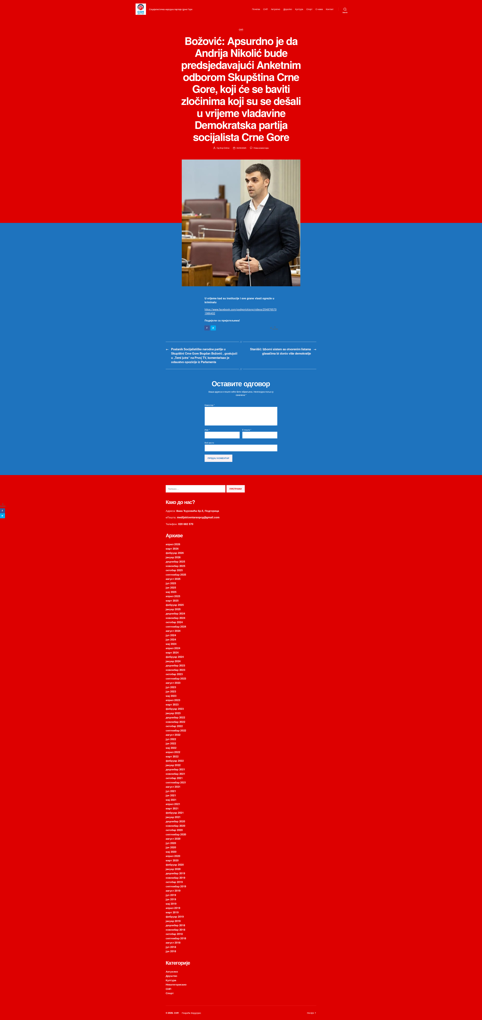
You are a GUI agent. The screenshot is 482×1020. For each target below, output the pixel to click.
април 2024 (173, 648)
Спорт (309, 9)
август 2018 (173, 942)
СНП (265, 9)
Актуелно (275, 9)
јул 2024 (171, 635)
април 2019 (173, 908)
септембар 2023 (176, 678)
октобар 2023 (174, 674)
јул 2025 (171, 583)
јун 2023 (171, 691)
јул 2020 (171, 843)
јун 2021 (171, 795)
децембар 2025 (175, 561)
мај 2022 (171, 748)
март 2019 (172, 912)
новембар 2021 (175, 774)
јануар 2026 (173, 557)
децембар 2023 (175, 665)
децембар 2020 (175, 821)
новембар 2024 (175, 618)
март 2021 (172, 808)
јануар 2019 (173, 921)
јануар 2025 (173, 609)
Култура (299, 9)
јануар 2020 (173, 869)
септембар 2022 (176, 730)
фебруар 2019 (175, 916)
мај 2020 (171, 851)
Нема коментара (261, 147)
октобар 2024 (174, 622)
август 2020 (173, 838)
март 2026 (172, 548)
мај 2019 (171, 903)
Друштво (287, 9)
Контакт (330, 9)
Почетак (256, 9)
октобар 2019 (174, 882)
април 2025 (173, 596)
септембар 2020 (176, 834)
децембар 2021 (175, 769)
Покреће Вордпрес (191, 1012)
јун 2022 (171, 743)
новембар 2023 (175, 670)
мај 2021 (171, 799)
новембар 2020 (175, 825)
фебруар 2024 (175, 657)
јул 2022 (171, 739)
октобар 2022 (174, 726)
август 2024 (173, 631)
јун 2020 (171, 847)
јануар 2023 (173, 713)
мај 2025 (171, 592)
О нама (319, 9)
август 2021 (173, 786)
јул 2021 (171, 791)
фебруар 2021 (175, 812)
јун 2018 (171, 951)
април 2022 (173, 752)
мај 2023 (171, 696)
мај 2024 (171, 644)
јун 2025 (171, 587)
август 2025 (173, 579)
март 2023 (172, 704)
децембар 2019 (175, 873)
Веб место (209, 442)
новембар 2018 (175, 929)
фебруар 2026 (175, 553)
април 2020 (173, 856)
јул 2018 (171, 947)
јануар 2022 (173, 765)
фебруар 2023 (175, 708)
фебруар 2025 (175, 605)
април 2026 (173, 544)
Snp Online (224, 147)
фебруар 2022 (175, 760)
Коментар (210, 405)
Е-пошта (246, 430)
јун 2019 (171, 899)
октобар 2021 (174, 778)
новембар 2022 (175, 722)
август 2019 (173, 890)
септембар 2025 (176, 574)
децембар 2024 (175, 613)
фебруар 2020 (175, 864)
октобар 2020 (174, 830)
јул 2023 (171, 687)
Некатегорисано (176, 984)
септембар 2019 (176, 886)
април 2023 (173, 700)
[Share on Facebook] (207, 327)
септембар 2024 (176, 626)
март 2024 (172, 652)
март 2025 (172, 600)
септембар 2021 (176, 782)
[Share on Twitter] (213, 327)
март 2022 (172, 756)
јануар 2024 (173, 661)
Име (207, 430)
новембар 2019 (175, 877)
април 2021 (173, 804)
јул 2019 (171, 895)
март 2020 (172, 860)
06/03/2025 (241, 147)
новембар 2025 (175, 566)
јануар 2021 (173, 817)
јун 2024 (171, 639)
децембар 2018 (175, 925)
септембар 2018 (176, 938)
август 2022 (173, 734)
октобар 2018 (174, 934)
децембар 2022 (175, 717)
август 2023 (173, 683)
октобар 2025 (174, 570)
